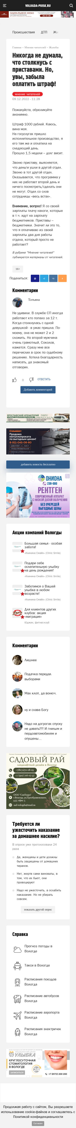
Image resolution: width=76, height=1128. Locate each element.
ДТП (44, 32)
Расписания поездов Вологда (40, 981)
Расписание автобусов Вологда (42, 998)
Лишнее (31, 660)
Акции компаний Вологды (37, 533)
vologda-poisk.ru (38, 6)
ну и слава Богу (36, 710)
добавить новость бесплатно (38, 464)
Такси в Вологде (37, 965)
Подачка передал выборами (38, 676)
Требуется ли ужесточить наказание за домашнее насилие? (36, 830)
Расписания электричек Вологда (43, 1031)
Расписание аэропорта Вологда (42, 1014)
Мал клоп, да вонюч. (41, 693)
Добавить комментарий (38, 389)
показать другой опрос (38, 909)
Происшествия (23, 32)
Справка (20, 934)
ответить (43, 379)
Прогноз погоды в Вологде (38, 948)
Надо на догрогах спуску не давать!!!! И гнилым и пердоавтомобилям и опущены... (43, 731)
